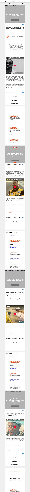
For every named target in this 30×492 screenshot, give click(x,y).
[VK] (22, 24)
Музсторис (6, 3)
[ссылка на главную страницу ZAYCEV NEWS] (14, 1)
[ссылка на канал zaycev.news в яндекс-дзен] (15, 96)
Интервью (15, 3)
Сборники (23, 3)
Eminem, (12, 175)
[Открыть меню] (5, 1)
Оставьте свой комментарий (14, 103)
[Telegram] (23, 24)
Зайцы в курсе (11, 3)
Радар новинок (19, 3)
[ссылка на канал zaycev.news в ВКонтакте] (13, 96)
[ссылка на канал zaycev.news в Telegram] (16, 96)
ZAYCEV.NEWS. (11, 212)
